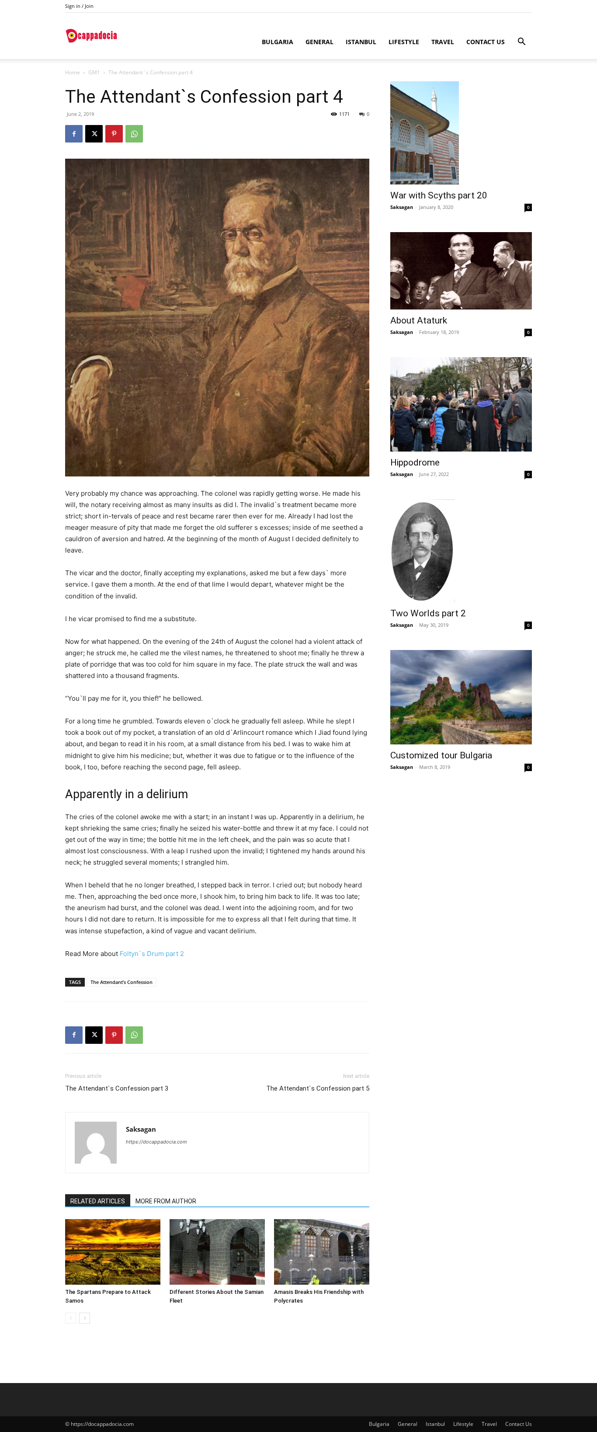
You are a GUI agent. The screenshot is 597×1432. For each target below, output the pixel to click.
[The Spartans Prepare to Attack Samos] (112, 1252)
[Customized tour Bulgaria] (461, 697)
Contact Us (485, 42)
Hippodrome (415, 462)
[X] (94, 134)
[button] (521, 42)
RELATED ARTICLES (97, 1201)
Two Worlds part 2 (428, 613)
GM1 (94, 72)
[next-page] (84, 1318)
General (319, 42)
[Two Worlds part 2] (461, 550)
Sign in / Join (79, 6)
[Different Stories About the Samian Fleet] (217, 1252)
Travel (442, 42)
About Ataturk (418, 320)
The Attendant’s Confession (121, 982)
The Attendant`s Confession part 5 (317, 1088)
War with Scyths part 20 (438, 195)
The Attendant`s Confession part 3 (116, 1088)
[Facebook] (74, 134)
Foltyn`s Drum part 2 (152, 953)
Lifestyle (404, 42)
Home (72, 72)
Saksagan (141, 1129)
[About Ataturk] (461, 270)
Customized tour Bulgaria (441, 755)
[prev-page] (70, 1318)
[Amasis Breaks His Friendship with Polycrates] (321, 1252)
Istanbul (361, 42)
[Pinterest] (114, 134)
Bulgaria (277, 42)
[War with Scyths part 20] (461, 132)
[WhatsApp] (134, 134)
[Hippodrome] (461, 404)
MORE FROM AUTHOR (165, 1201)
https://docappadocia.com (156, 1142)
